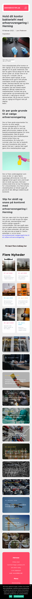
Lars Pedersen (21, 30)
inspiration (6, 34)
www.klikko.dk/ (18, 573)
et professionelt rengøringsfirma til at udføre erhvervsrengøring (15, 236)
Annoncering (16, 583)
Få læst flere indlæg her (16, 246)
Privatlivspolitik (18, 596)
